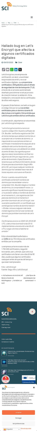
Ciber (20, 62)
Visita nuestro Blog (7, 339)
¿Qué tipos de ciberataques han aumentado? (29, 277)
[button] (34, 387)
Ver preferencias (18, 423)
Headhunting (5, 325)
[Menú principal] (31, 17)
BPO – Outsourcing (7, 322)
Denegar (18, 418)
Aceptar (18, 412)
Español (9, 429)
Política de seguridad (25, 428)
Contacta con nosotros (8, 342)
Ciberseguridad (6, 327)
